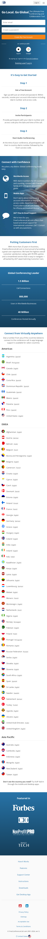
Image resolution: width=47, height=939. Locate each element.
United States (23, 936)
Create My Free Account (23, 37)
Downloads (23, 888)
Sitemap (24, 917)
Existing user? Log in (23, 63)
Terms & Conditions (32, 59)
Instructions (24, 881)
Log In (37, 3)
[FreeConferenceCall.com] (4, 2)
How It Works (23, 861)
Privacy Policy (23, 912)
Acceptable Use (23, 922)
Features (23, 868)
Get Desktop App (23, 894)
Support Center (23, 875)
